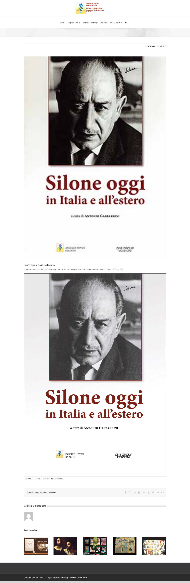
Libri (52, 478)
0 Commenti (59, 478)
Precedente (151, 46)
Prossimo (160, 46)
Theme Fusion (82, 578)
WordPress (72, 578)
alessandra (29, 478)
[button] (126, 22)
